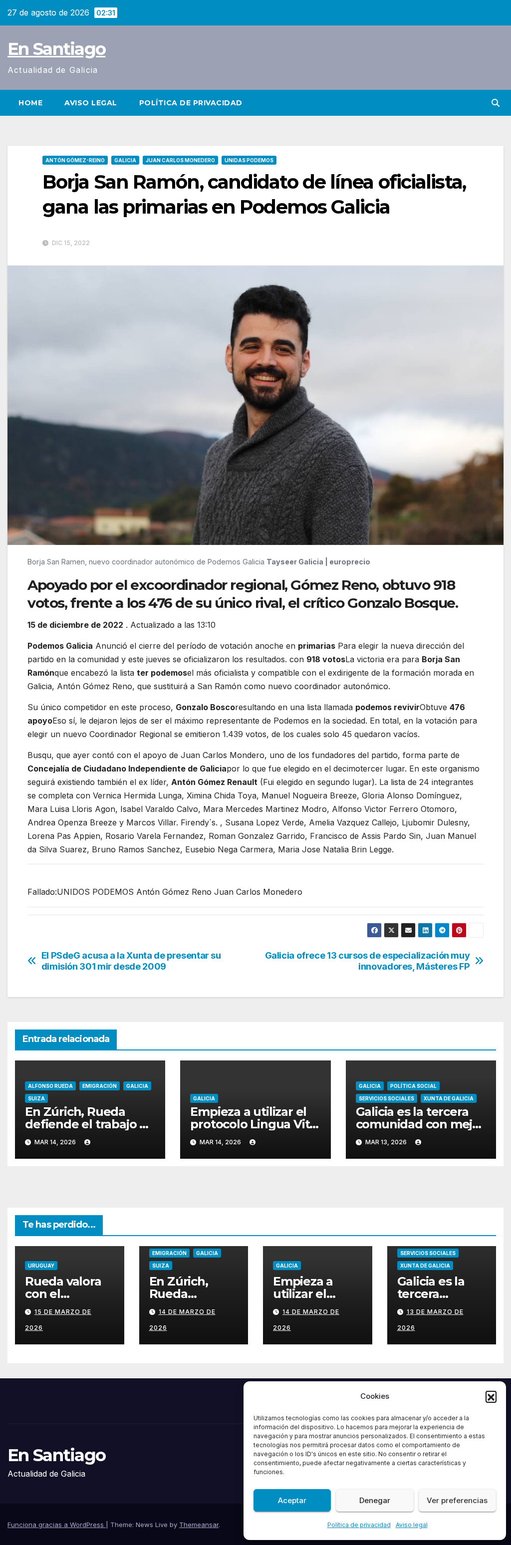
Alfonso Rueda (50, 1086)
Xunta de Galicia (449, 1098)
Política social (413, 1086)
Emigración (99, 1086)
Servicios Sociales (386, 1098)
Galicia (125, 160)
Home (30, 102)
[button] (491, 1396)
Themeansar (199, 1525)
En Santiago (56, 48)
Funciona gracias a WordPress (56, 1525)
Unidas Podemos (249, 160)
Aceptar (292, 1500)
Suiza (36, 1098)
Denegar (374, 1500)
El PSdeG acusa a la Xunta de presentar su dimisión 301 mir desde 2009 (131, 961)
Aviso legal (412, 1525)
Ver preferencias (457, 1500)
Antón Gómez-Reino (75, 160)
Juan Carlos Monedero (180, 160)
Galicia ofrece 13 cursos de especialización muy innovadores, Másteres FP (367, 961)
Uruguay (41, 1266)
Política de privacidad (359, 1525)
